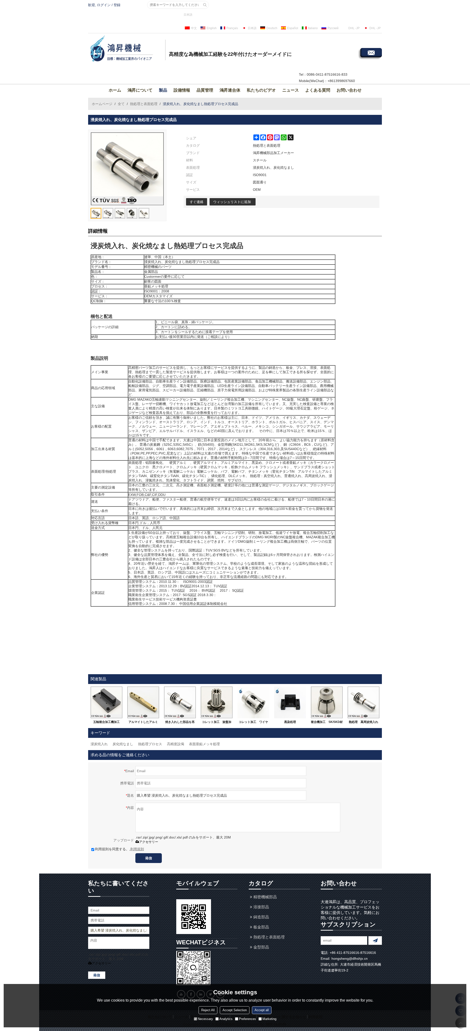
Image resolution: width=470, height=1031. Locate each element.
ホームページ (102, 104)
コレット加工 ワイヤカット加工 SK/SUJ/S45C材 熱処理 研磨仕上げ (253, 723)
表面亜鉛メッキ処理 (204, 744)
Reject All (208, 1010)
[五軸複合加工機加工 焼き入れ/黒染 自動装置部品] (106, 702)
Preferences (247, 1018)
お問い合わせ (349, 90)
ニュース (290, 90)
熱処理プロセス (150, 744)
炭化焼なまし (123, 744)
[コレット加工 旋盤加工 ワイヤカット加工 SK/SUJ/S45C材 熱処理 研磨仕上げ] (217, 702)
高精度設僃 (175, 744)
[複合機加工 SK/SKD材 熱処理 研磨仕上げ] (327, 702)
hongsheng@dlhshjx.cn (349, 958)
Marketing (269, 1018)
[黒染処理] (290, 702)
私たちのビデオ (261, 90)
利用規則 (137, 849)
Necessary (205, 1018)
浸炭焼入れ (99, 744)
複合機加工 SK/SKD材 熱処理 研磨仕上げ (327, 723)
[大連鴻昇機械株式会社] (126, 49)
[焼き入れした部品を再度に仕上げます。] (180, 702)
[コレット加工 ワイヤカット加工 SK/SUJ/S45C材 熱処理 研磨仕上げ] (253, 702)
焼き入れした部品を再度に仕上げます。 (180, 723)
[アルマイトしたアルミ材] (143, 702)
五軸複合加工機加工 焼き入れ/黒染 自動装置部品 (107, 723)
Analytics (226, 1018)
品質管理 (205, 90)
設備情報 (182, 90)
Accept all (262, 1010)
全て (121, 104)
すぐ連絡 (196, 202)
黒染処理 (290, 722)
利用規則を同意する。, (119, 849)
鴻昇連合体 (230, 90)
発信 (148, 858)
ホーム (115, 90)
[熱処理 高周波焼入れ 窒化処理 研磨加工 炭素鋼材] (363, 702)
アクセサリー (148, 842)
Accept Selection (235, 1010)
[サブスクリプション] (375, 940)
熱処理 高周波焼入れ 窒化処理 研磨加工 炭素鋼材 (364, 723)
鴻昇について (140, 90)
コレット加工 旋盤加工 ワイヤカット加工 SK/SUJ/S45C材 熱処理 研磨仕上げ (217, 723)
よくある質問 (317, 90)
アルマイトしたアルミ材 (143, 723)
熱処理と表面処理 (143, 104)
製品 (163, 90)
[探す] (205, 5)
